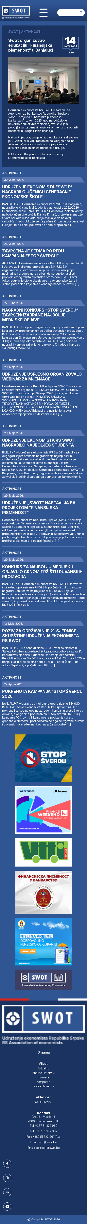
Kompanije (43, 1082)
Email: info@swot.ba (43, 1142)
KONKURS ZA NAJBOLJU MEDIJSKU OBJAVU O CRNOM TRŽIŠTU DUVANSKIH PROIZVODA (42, 571)
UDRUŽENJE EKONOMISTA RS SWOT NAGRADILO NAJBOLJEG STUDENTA (38, 443)
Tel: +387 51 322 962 (43, 1131)
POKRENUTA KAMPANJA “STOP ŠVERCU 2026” (42, 694)
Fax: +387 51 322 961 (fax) (44, 1136)
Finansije (43, 1077)
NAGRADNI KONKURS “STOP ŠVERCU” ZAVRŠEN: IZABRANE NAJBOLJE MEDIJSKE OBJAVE (40, 315)
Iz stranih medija (43, 1086)
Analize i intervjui (43, 1073)
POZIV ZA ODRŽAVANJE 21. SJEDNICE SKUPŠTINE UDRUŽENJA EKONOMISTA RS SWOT (40, 635)
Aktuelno (43, 1068)
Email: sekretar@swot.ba (44, 1147)
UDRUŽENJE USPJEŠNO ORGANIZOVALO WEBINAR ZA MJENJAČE (42, 376)
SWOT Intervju (43, 1102)
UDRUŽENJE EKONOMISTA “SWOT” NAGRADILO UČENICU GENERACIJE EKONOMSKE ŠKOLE (37, 192)
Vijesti (43, 1063)
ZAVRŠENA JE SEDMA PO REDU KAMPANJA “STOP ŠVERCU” (33, 253)
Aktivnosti (12, 173)
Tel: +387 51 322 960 (43, 1125)
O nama (43, 1052)
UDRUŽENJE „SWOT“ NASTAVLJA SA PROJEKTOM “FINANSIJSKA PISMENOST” (38, 507)
